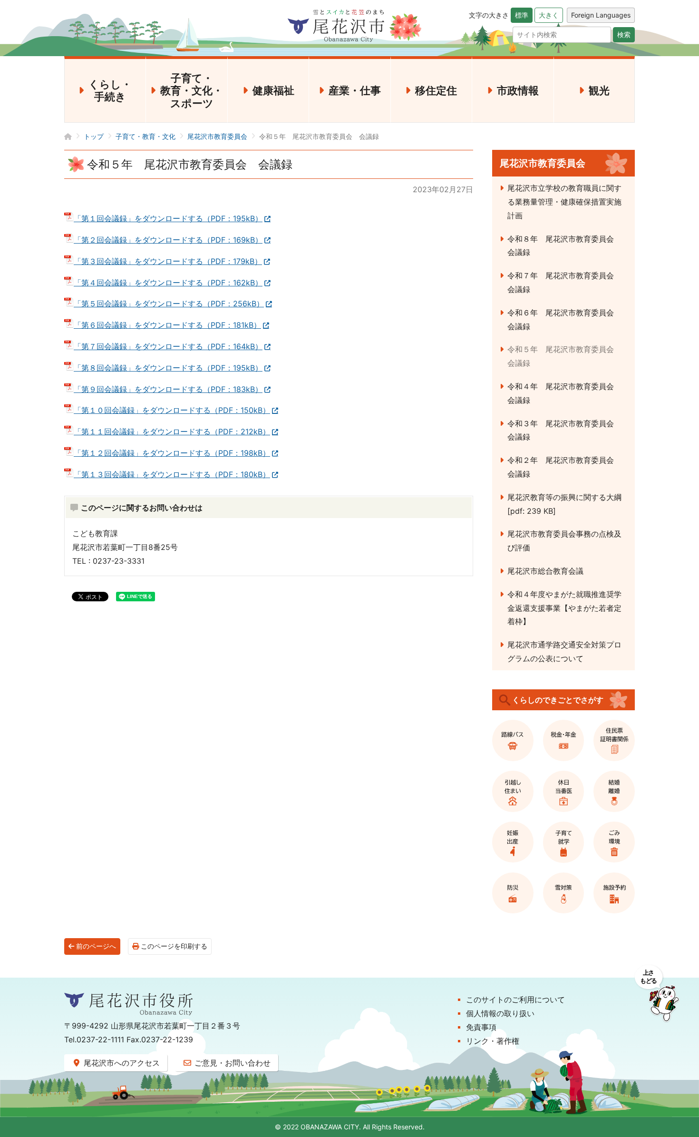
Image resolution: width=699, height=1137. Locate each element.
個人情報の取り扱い (500, 1013)
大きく (549, 15)
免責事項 (481, 1027)
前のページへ (95, 946)
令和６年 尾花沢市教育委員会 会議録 (564, 319)
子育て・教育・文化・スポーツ (191, 90)
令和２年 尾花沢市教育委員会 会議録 (564, 467)
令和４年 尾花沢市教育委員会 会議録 (564, 393)
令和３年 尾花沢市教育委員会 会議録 (564, 430)
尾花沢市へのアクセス (120, 1063)
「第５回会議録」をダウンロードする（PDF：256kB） (169, 303)
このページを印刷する (173, 946)
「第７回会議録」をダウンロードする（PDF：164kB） (168, 346)
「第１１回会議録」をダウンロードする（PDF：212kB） (172, 431)
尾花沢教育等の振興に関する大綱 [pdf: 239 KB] (564, 504)
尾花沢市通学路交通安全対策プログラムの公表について (564, 651)
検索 (624, 35)
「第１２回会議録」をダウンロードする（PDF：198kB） (172, 453)
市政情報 (518, 90)
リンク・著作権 (492, 1041)
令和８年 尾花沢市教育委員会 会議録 (564, 245)
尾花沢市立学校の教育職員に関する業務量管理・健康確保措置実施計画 (564, 201)
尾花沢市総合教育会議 (545, 571)
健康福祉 (273, 90)
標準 (521, 15)
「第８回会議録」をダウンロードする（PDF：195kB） (168, 367)
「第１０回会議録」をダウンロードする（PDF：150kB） (172, 410)
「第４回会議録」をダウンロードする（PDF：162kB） (168, 282)
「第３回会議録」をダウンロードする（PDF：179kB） (168, 261)
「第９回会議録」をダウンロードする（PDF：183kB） (168, 389)
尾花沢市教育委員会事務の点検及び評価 (564, 540)
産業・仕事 (355, 90)
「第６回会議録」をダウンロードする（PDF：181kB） (167, 325)
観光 (599, 90)
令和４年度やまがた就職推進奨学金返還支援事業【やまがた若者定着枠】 (564, 608)
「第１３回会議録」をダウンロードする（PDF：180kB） (172, 474)
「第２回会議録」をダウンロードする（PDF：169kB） (168, 240)
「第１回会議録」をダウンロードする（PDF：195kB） (168, 218)
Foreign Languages (601, 15)
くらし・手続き (110, 90)
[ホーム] (74, 136)
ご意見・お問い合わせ (231, 1063)
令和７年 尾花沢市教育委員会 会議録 (564, 282)
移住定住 (436, 90)
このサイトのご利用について (515, 999)
